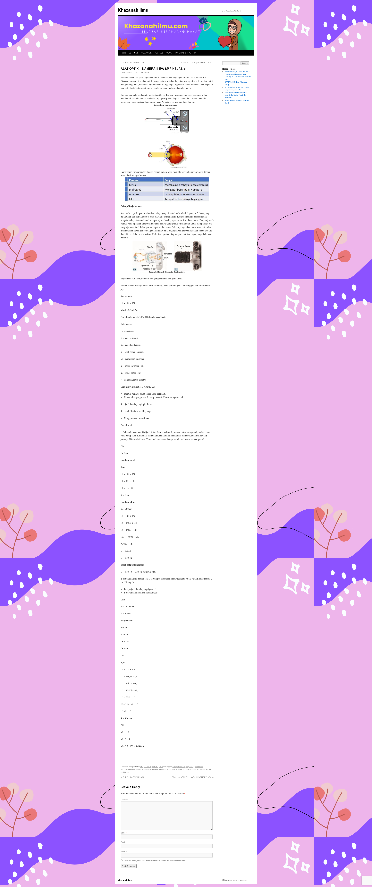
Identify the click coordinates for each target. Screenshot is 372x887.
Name (124, 832)
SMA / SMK (146, 52)
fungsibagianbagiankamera (147, 769)
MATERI (155, 766)
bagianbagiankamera (194, 766)
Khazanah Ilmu (133, 10)
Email (123, 842)
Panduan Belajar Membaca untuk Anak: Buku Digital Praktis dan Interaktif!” (236, 95)
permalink (124, 772)
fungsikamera (164, 769)
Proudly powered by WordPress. (236, 880)
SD (130, 52)
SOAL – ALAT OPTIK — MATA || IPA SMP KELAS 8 (193, 62)
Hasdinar (146, 72)
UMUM (169, 52)
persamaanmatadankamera (189, 769)
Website (124, 851)
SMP (136, 52)
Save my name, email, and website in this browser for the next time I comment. (155, 860)
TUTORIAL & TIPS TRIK (185, 52)
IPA (141, 766)
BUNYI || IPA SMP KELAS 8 (132, 62)
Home (123, 52)
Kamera (173, 769)
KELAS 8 (147, 766)
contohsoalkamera (128, 769)
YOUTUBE (158, 52)
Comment (125, 799)
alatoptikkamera (178, 766)
